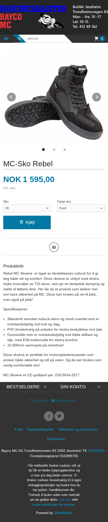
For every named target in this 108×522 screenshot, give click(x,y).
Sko (6, 201)
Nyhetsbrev (56, 439)
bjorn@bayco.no (65, 400)
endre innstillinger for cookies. (54, 504)
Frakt (19, 429)
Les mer (65, 499)
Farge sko (64, 201)
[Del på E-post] (54, 247)
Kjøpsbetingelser (40, 429)
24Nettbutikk (63, 513)
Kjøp (30, 222)
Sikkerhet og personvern (78, 429)
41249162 (40, 400)
